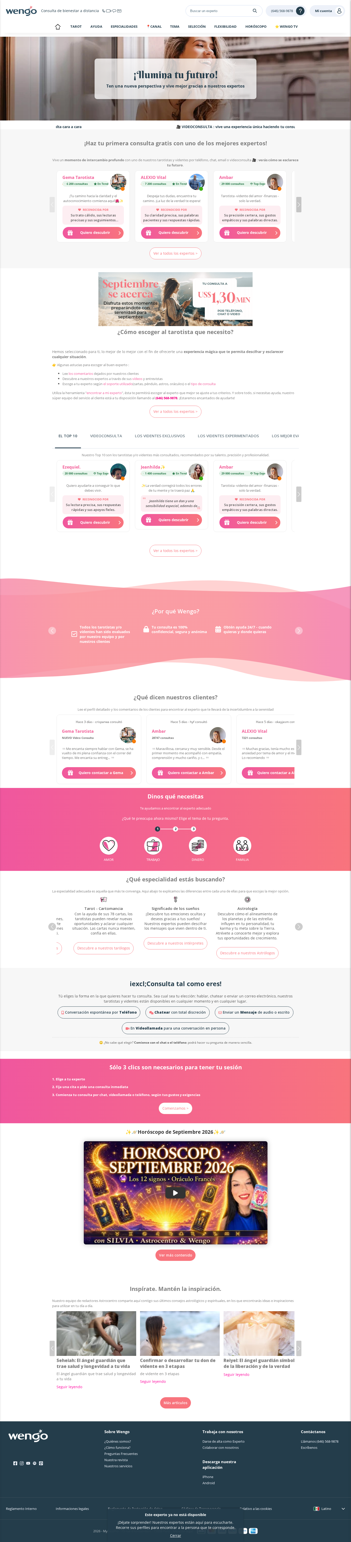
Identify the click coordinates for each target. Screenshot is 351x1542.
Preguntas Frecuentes (121, 1453)
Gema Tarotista (78, 177)
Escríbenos (309, 1447)
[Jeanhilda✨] (197, 472)
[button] (298, 204)
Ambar (226, 177)
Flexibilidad (225, 26)
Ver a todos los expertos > (175, 253)
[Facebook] (15, 1463)
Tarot (76, 26)
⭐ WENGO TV (286, 26)
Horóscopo (255, 26)
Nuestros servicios (118, 1466)
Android (208, 1483)
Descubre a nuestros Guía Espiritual (247, 946)
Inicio (57, 27)
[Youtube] (28, 1463)
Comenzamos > (175, 1108)
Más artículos (175, 1402)
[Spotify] (34, 1463)
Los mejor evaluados (294, 435)
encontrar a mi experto (104, 393)
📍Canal (154, 26)
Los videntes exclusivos (160, 435)
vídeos (137, 378)
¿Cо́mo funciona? (117, 1447)
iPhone (207, 1476)
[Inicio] (21, 11)
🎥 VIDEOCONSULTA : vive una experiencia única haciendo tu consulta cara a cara (199, 126)
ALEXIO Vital (153, 177)
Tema (174, 26)
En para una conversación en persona (178, 1028)
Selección (197, 26)
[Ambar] (275, 182)
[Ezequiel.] (118, 472)
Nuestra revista (116, 1460)
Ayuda (96, 26)
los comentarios (81, 373)
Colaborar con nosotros (220, 1447)
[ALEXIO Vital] (197, 182)
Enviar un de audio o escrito (256, 1012)
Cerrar (175, 1535)
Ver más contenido (175, 1255)
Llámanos (319, 1441)
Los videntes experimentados (228, 435)
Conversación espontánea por (100, 1012)
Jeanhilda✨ (153, 467)
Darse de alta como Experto (223, 1441)
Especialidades (124, 26)
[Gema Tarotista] (118, 182)
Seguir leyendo (69, 1386)
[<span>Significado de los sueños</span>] (103, 914)
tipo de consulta (203, 384)
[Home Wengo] (28, 1436)
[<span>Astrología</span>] (175, 919)
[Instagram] (22, 1463)
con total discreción (180, 1012)
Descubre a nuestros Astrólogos (175, 952)
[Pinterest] (41, 1463)
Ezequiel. (71, 467)
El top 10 (68, 435)
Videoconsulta (106, 435)
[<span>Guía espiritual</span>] (247, 914)
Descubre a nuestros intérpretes (104, 943)
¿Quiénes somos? (117, 1441)
